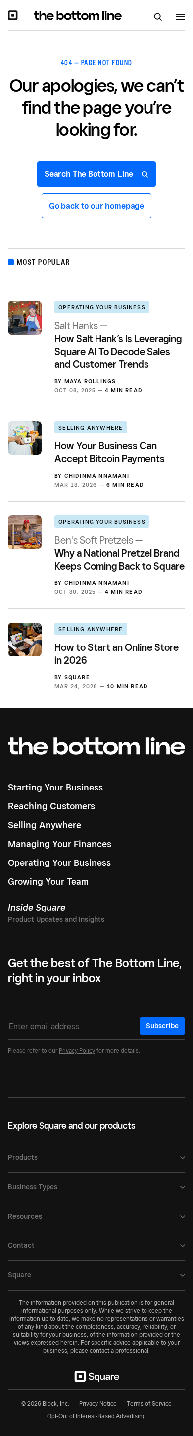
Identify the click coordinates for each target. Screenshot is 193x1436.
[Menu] (180, 18)
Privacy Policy (77, 1050)
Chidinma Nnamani (96, 475)
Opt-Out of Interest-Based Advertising (96, 1416)
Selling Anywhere (90, 427)
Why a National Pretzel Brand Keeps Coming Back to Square (119, 553)
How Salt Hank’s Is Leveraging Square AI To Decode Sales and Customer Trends (118, 345)
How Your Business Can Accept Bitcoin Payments (109, 452)
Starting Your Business (55, 787)
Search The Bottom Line (90, 174)
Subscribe (162, 1026)
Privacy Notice (98, 1403)
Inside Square (36, 907)
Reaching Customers (51, 806)
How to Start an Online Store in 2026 (116, 654)
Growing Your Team (48, 881)
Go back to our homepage (96, 206)
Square (77, 677)
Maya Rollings (90, 381)
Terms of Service (149, 1403)
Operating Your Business (101, 307)
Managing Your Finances (59, 844)
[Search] (158, 18)
